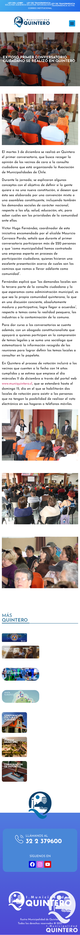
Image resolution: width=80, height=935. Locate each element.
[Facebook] (32, 864)
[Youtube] (47, 864)
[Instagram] (40, 864)
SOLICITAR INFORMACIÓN (38, 4)
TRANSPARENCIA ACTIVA (63, 5)
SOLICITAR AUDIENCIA (15, 4)
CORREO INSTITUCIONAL (40, 8)
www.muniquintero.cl (17, 383)
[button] (72, 23)
